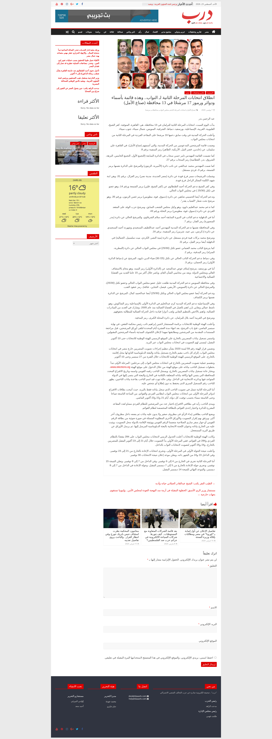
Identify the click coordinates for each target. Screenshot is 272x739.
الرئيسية (210, 93)
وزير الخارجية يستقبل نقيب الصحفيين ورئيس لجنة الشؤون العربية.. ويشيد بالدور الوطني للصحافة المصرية (78, 81)
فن (105, 31)
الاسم (213, 607)
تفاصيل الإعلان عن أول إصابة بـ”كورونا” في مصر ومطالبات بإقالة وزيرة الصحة (199, 534)
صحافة (120, 31)
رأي (140, 31)
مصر (207, 31)
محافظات (154, 110)
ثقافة (112, 31)
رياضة (97, 31)
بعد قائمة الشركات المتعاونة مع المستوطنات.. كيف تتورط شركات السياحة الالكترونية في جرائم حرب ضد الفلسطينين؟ (160, 536)
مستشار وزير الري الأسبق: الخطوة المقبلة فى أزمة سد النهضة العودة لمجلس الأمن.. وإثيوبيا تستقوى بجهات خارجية (162, 492)
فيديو (80, 31)
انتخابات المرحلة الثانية (178, 110)
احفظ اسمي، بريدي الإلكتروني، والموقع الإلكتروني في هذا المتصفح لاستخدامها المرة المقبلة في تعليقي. (158, 657)
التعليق (212, 565)
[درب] (214, 32)
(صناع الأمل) (191, 110)
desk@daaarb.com (138, 696)
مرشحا (147, 110)
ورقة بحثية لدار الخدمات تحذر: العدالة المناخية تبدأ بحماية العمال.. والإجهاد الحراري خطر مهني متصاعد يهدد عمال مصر (78, 53)
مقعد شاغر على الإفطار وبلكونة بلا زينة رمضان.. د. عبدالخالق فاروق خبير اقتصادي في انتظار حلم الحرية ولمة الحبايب (76, 153)
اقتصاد (155, 31)
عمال (147, 31)
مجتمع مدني (166, 31)
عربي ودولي (180, 31)
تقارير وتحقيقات (194, 31)
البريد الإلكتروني (207, 624)
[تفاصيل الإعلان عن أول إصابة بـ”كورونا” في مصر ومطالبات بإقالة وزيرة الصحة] (198, 510)
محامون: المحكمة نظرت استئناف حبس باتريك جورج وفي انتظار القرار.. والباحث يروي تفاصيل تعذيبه (122, 536)
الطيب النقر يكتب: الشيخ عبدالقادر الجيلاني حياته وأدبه (185, 483)
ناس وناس (130, 31)
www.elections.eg (120, 367)
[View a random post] (67, 32)
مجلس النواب (164, 110)
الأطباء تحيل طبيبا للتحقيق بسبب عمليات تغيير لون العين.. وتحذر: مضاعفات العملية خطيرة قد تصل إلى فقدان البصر (78, 63)
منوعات (89, 31)
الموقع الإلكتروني (208, 640)
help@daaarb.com (138, 698)
